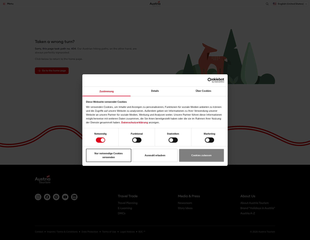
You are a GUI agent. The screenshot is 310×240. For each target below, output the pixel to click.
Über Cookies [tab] (203, 90)
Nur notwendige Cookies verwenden (108, 155)
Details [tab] (155, 90)
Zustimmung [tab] (106, 91)
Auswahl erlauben (155, 155)
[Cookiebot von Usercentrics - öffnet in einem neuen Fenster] (210, 80)
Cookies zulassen (201, 155)
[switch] (136, 140)
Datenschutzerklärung (134, 122)
